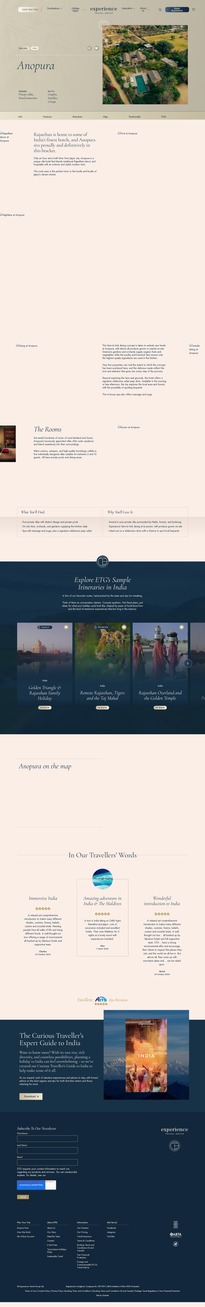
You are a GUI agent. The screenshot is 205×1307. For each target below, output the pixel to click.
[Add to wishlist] (96, 48)
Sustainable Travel (55, 1256)
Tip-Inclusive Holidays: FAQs (56, 1250)
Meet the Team (53, 1236)
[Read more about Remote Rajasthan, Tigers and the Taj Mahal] (102, 665)
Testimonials (135, 116)
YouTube (110, 1236)
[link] (174, 1139)
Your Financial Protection (83, 1256)
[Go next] (188, 663)
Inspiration (127, 8)
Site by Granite (102, 1295)
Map (105, 116)
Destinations (53, 8)
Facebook (111, 1227)
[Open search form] (160, 9)
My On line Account (25, 1236)
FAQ (163, 116)
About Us (143, 9)
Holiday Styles (75, 9)
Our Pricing (82, 1232)
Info (20, 116)
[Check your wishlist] (193, 9)
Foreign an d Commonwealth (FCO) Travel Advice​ (87, 1264)
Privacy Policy (54, 1175)
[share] (89, 48)
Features (47, 116)
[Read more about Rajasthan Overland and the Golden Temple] (160, 665)
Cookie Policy (44, 1291)
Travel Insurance (84, 1236)
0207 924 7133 (30, 9)
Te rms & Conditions (86, 1240)
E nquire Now (23, 1227)
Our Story (51, 1232)
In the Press (52, 1245)
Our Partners (82, 1227)
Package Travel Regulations (146, 1291)
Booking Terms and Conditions (78, 1291)
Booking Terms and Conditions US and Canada (85, 1248)
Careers (50, 1240)
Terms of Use (30, 1291)
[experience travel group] (103, 11)
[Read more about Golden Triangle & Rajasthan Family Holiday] (44, 665)
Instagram (111, 1232)
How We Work (23, 1232)
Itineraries (77, 116)
